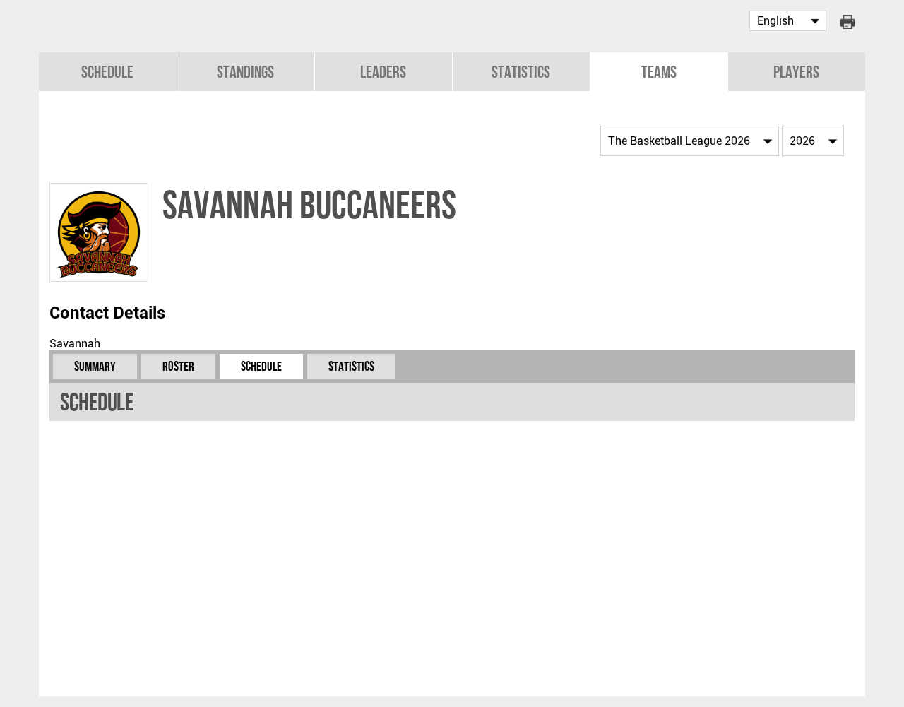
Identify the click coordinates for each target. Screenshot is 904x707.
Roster (178, 366)
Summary (95, 366)
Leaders (383, 71)
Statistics (521, 71)
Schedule (107, 71)
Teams (659, 71)
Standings (245, 71)
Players (796, 71)
